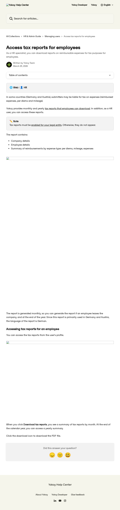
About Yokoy (42, 494)
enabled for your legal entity (46, 124)
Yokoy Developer (79, 5)
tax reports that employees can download (67, 108)
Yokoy (94, 5)
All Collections (13, 36)
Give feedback (78, 494)
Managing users (52, 36)
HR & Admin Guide (32, 36)
